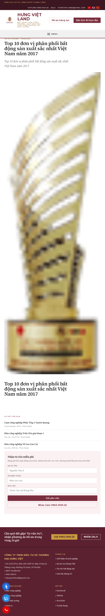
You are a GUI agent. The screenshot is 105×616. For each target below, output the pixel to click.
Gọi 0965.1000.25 (64, 537)
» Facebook (60, 590)
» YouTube (60, 600)
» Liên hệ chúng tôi (63, 573)
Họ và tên (12, 466)
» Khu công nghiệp (12, 590)
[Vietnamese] (89, 7)
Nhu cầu (12, 486)
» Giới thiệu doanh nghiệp (66, 558)
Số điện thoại (14, 476)
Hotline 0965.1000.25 (38, 8)
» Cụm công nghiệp (12, 595)
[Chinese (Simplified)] (98, 7)
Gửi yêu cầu (52, 498)
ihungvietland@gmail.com (71, 8)
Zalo (53, 8)
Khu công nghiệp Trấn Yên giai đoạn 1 (24, 433)
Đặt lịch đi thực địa (87, 20)
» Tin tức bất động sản (65, 568)
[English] (93, 7)
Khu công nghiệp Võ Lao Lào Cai (21, 444)
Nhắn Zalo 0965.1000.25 (52, 505)
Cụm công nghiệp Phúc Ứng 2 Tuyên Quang (26, 422)
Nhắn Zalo (91, 537)
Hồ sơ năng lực (61, 20)
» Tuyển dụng (61, 605)
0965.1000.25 (11, 574)
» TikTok (59, 595)
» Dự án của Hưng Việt (65, 563)
